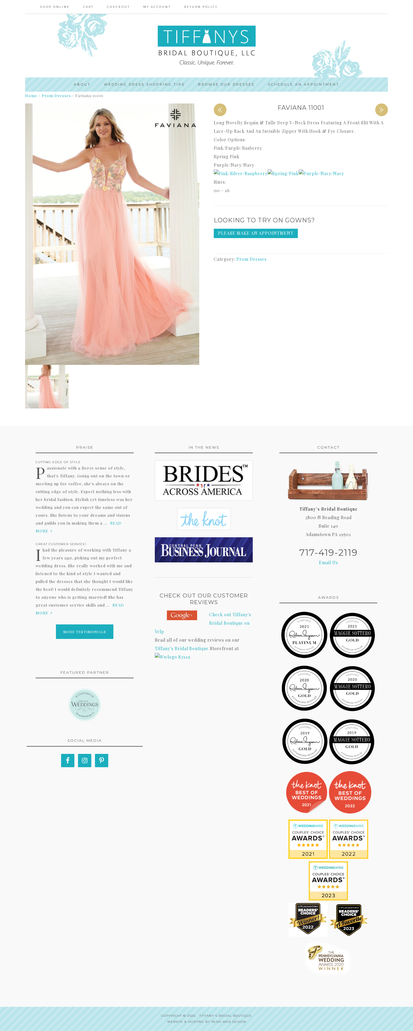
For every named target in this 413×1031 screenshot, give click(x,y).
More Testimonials (84, 631)
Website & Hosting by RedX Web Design (206, 1022)
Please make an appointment (256, 233)
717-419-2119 (328, 552)
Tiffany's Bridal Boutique (182, 648)
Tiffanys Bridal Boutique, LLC (206, 45)
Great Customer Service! (61, 544)
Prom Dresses (56, 95)
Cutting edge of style (58, 462)
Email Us (328, 562)
